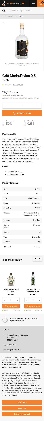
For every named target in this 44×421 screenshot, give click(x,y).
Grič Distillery (18, 85)
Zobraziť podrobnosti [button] (22, 414)
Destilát (37, 208)
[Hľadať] (3, 10)
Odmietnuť (22, 408)
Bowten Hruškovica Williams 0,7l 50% (33, 290)
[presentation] (35, 259)
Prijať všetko (22, 402)
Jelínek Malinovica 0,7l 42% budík (11, 290)
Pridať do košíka (24, 113)
